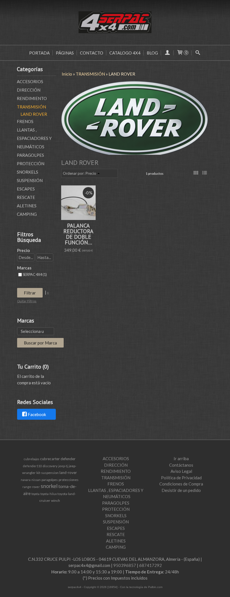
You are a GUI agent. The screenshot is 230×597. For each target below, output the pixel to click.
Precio (23, 250)
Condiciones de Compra (181, 483)
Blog (152, 52)
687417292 (150, 565)
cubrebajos (31, 459)
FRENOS (25, 121)
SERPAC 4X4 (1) (35, 274)
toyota (35, 494)
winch (55, 500)
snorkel (49, 486)
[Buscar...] (197, 52)
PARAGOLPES (30, 155)
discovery (50, 466)
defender (68, 459)
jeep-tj (63, 466)
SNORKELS (27, 171)
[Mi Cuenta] (167, 52)
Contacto (91, 52)
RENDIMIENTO (32, 98)
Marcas (24, 267)
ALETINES (26, 205)
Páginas (65, 52)
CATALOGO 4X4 (125, 52)
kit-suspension (47, 473)
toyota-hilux (48, 494)
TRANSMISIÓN (31, 106)
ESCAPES (26, 188)
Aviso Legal (181, 471)
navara (26, 480)
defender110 (32, 466)
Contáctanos (181, 464)
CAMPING (27, 214)
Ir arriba (181, 458)
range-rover (31, 487)
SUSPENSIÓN (30, 180)
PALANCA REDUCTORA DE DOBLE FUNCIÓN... (78, 234)
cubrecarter (50, 459)
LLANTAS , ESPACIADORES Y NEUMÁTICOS (34, 138)
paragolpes (50, 480)
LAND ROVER (33, 114)
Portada (39, 52)
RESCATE (26, 197)
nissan (36, 480)
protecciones (69, 480)
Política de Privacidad (181, 477)
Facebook (37, 414)
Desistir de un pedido (181, 490)
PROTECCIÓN (30, 163)
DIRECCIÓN (28, 89)
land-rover (68, 472)
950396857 (124, 565)
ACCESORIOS (30, 81)
